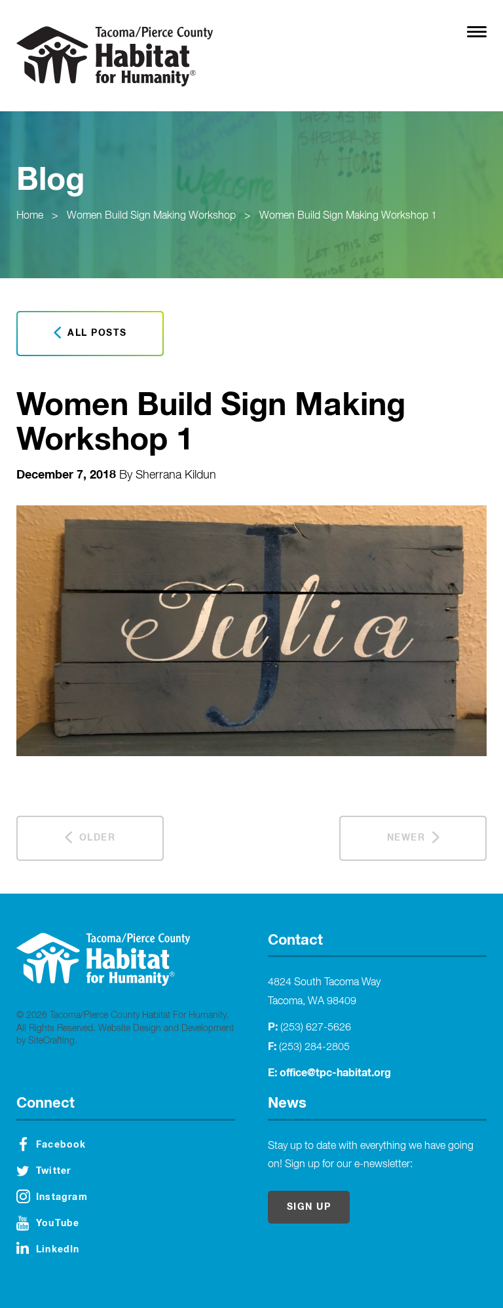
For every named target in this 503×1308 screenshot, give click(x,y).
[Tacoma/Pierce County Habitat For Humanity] (114, 56)
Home (29, 216)
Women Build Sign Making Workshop (151, 216)
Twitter (53, 1171)
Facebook (61, 1145)
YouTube (57, 1223)
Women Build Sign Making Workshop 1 (348, 216)
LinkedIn (58, 1249)
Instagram (62, 1197)
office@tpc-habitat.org (335, 1073)
